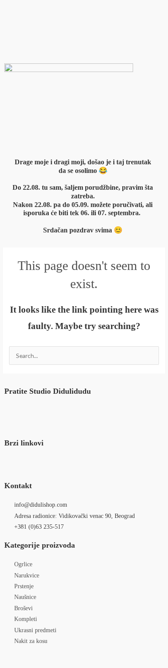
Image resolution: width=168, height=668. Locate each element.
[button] (84, 12)
